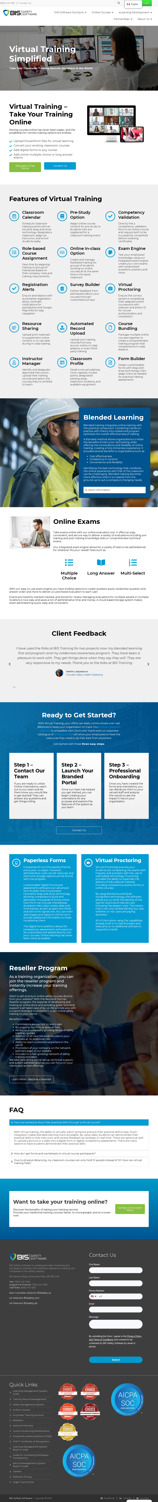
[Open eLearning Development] (151, 12)
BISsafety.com (32, 1298)
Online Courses (63, 734)
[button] (10, 664)
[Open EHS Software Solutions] (85, 12)
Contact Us (25, 3)
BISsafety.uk (30, 1303)
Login (146, 3)
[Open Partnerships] (131, 19)
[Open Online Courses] (112, 12)
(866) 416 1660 (7, 3)
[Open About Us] (151, 19)
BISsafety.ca (44, 1292)
